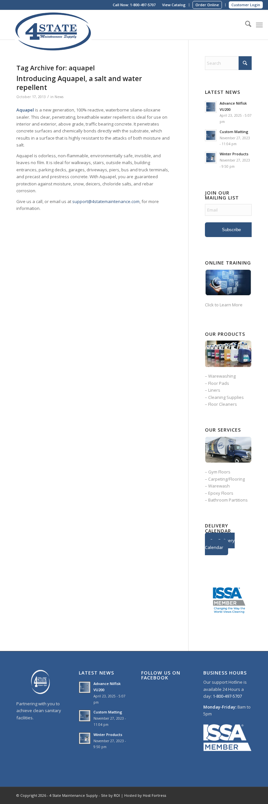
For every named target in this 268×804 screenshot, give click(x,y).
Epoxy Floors (220, 493)
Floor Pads (218, 383)
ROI (117, 795)
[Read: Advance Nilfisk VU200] (211, 107)
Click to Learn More (224, 305)
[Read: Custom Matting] (211, 135)
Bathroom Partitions (228, 500)
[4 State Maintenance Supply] (54, 25)
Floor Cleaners (222, 404)
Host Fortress (154, 795)
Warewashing (222, 376)
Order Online (207, 4)
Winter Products (234, 153)
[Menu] (259, 25)
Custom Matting (234, 131)
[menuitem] (174, 5)
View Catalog (174, 4)
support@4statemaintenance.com (106, 201)
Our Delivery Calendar (220, 544)
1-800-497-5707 (143, 4)
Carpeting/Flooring (226, 479)
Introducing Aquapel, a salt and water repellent (79, 83)
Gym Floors (219, 472)
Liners (214, 390)
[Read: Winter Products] (211, 157)
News (59, 96)
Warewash (219, 486)
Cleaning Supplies (226, 397)
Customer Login (245, 4)
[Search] (245, 25)
